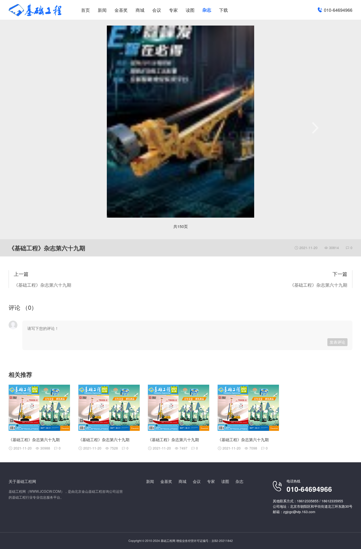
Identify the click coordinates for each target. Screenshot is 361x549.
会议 (156, 10)
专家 (173, 10)
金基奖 (121, 10)
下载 (223, 10)
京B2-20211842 (222, 540)
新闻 (102, 10)
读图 (190, 10)
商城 (140, 10)
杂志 (206, 10)
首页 (85, 10)
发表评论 (337, 342)
